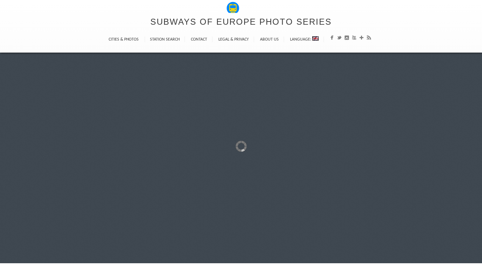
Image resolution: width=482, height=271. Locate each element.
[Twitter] (339, 39)
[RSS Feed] (369, 39)
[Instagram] (346, 39)
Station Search (165, 39)
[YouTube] (354, 39)
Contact (199, 39)
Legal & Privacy (233, 39)
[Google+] (361, 39)
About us (269, 39)
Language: (301, 39)
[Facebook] (332, 39)
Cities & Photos (124, 39)
